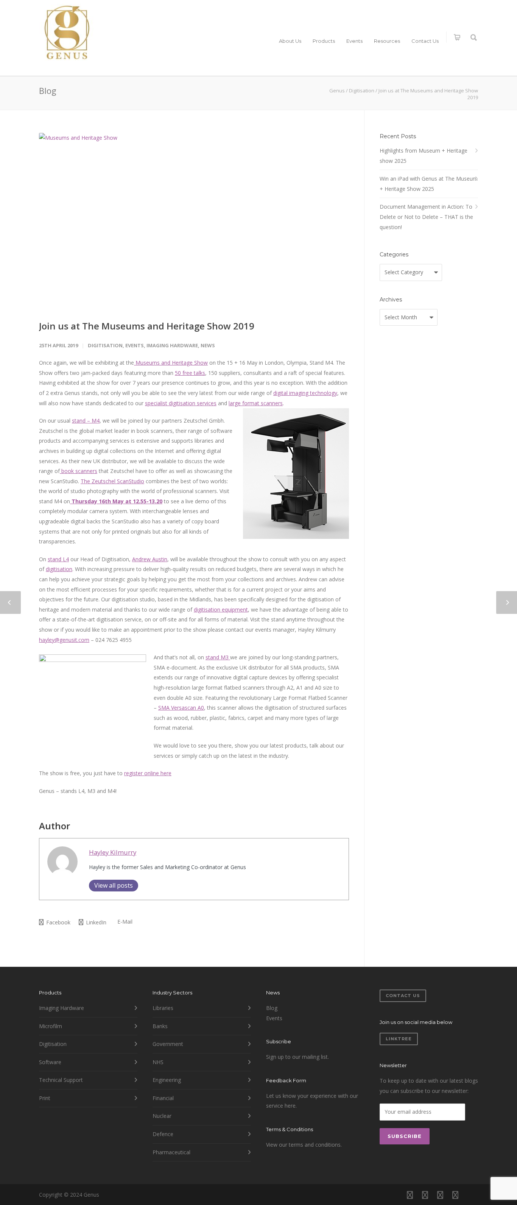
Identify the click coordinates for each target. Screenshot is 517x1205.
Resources (387, 41)
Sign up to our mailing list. (297, 1056)
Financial (163, 1098)
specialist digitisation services (180, 403)
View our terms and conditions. (304, 1144)
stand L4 (58, 559)
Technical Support (61, 1079)
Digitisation (105, 345)
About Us (290, 41)
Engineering (167, 1079)
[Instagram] (425, 1194)
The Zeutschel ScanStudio (112, 481)
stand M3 (218, 657)
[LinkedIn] (440, 1194)
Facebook (57, 922)
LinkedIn (95, 922)
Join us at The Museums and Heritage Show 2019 (146, 326)
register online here (147, 773)
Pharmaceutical (171, 1152)
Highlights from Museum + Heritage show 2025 (423, 155)
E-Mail (124, 921)
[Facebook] (409, 1194)
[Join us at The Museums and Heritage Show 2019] (194, 220)
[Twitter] (455, 1194)
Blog (271, 1007)
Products (324, 41)
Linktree (399, 1038)
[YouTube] (470, 1194)
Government (168, 1043)
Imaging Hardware (172, 345)
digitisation (59, 569)
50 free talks (190, 372)
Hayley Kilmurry (112, 852)
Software (50, 1062)
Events (354, 41)
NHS (158, 1062)
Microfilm (50, 1026)
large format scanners (256, 403)
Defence (163, 1134)
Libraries (163, 1007)
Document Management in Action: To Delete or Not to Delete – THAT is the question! (426, 216)
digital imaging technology (305, 392)
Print (44, 1098)
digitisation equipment (221, 609)
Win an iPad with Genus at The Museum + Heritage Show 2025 (429, 183)
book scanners (78, 471)
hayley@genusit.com (64, 639)
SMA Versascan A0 (181, 707)
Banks (160, 1026)
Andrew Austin (149, 559)
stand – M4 (86, 420)
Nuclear (162, 1115)
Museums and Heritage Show (171, 362)
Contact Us (425, 41)
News (208, 345)
